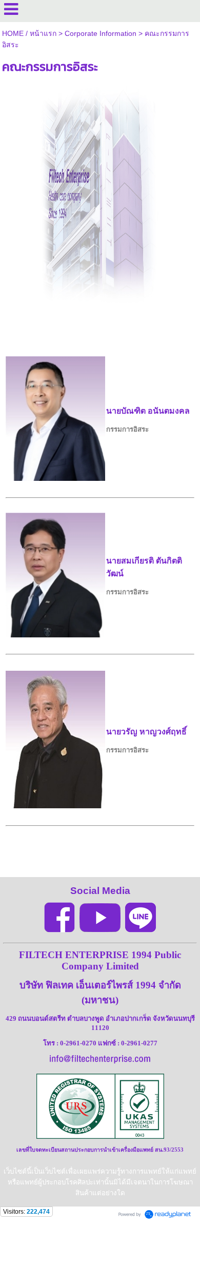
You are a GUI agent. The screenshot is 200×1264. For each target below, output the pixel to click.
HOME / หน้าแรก (29, 33)
